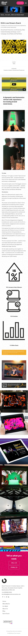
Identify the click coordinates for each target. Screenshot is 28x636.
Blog (4, 611)
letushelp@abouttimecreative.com (11, 594)
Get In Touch (6, 613)
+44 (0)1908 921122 (7, 592)
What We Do (6, 603)
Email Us (14, 567)
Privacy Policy (9, 631)
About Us (5, 608)
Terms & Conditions (17, 631)
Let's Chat (20, 2)
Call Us (14, 563)
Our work (7, 14)
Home (2, 14)
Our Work (5, 606)
